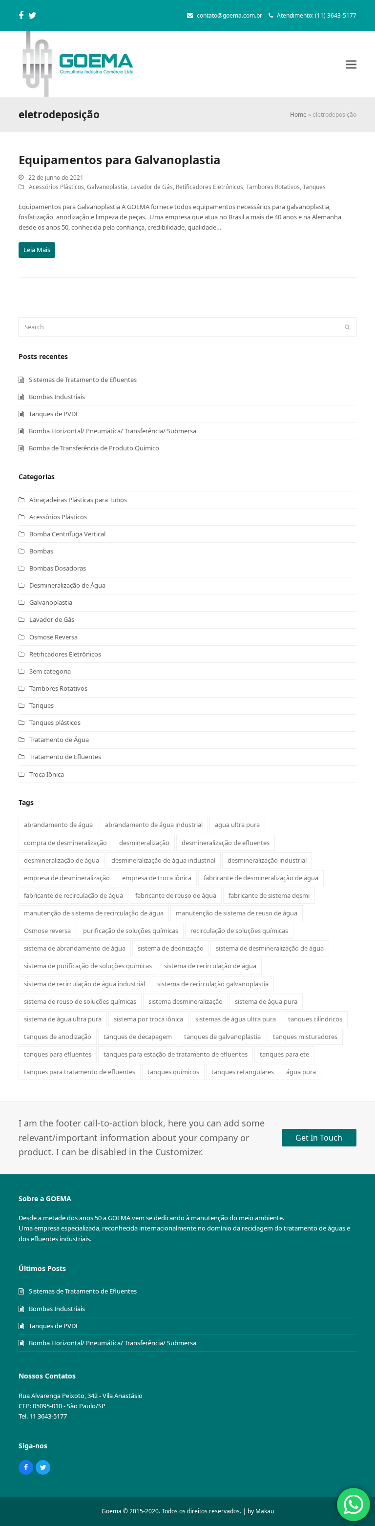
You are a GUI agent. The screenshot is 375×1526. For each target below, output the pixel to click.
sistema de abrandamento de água (74, 948)
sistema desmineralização (185, 1001)
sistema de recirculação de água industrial (84, 983)
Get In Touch (318, 1137)
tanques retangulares (242, 1071)
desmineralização (144, 842)
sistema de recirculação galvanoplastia (213, 983)
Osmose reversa (47, 930)
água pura (301, 1071)
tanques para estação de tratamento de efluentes (176, 1054)
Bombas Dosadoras (57, 568)
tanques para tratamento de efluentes (79, 1071)
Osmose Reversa (53, 637)
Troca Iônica (46, 774)
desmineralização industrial (267, 860)
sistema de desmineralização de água (270, 948)
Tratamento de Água (59, 739)
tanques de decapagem (138, 1036)
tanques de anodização (57, 1036)
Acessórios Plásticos (56, 187)
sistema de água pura (266, 1001)
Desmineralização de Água (67, 585)
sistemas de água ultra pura (235, 1019)
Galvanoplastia (107, 187)
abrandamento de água (58, 824)
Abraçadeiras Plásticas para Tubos (78, 499)
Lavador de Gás (151, 187)
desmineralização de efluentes (226, 842)
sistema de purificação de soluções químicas (88, 965)
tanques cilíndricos (315, 1019)
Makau (264, 1511)
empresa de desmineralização (67, 877)
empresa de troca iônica (156, 877)
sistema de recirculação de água (210, 965)
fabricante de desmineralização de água (261, 877)
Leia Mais (36, 249)
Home (298, 114)
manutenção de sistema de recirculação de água (94, 913)
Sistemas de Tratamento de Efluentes (83, 379)
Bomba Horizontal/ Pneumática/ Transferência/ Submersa (112, 430)
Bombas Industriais (57, 396)
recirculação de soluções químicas (239, 930)
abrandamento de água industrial (154, 824)
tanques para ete (284, 1054)
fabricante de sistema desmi (269, 895)
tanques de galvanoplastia (222, 1036)
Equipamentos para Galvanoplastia (119, 159)
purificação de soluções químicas (130, 930)
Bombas (41, 551)
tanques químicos (173, 1071)
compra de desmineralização (65, 842)
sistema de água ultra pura (63, 1019)
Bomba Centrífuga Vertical (67, 534)
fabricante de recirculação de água (73, 895)
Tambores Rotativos (273, 187)
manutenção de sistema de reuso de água (236, 913)
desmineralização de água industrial (163, 860)
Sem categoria (50, 671)
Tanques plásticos (55, 722)
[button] (351, 64)
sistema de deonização (171, 948)
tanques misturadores (305, 1036)
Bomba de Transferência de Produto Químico (94, 448)
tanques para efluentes (57, 1054)
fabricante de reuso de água (175, 895)
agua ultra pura (237, 824)
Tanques (314, 187)
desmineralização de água (61, 860)
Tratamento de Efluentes (65, 756)
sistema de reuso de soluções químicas (80, 1001)
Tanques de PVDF (54, 413)
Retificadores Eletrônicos (209, 187)
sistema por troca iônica (148, 1019)
